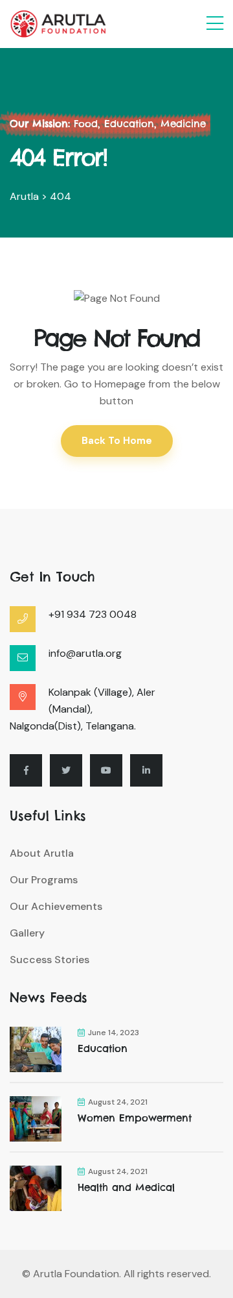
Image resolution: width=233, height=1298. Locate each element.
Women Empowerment (135, 1118)
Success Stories (49, 959)
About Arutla (42, 853)
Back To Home (117, 440)
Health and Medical (126, 1187)
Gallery (27, 933)
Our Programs (44, 880)
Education (103, 1048)
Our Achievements (56, 906)
